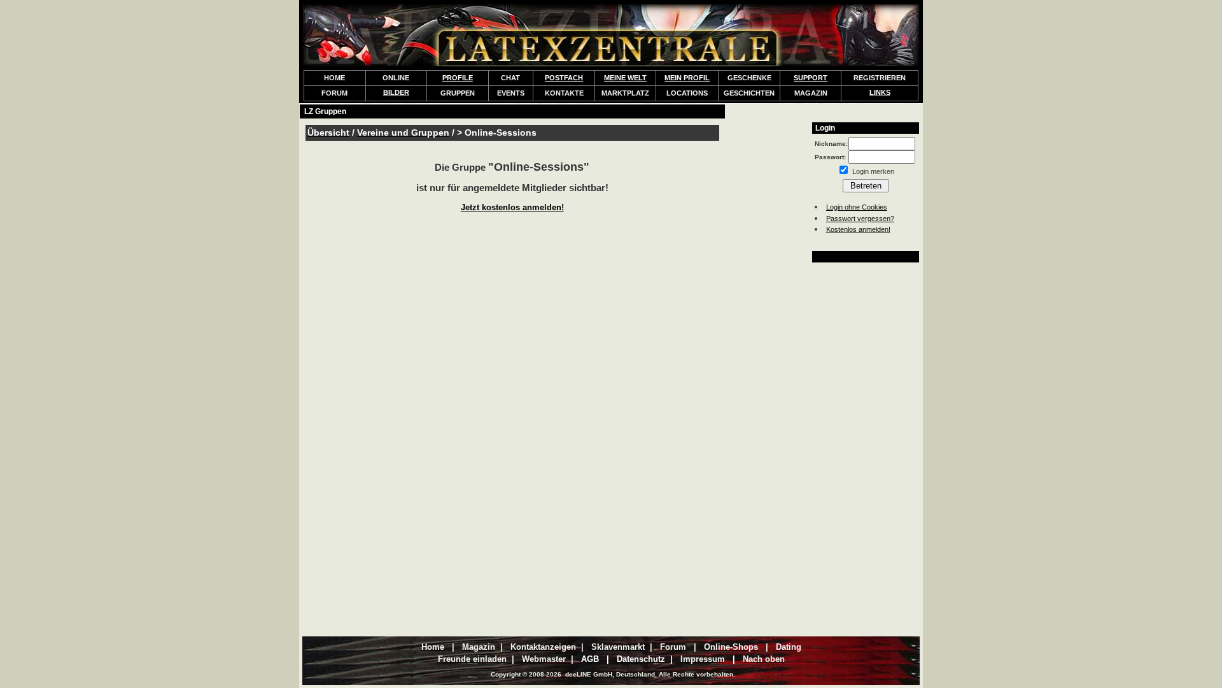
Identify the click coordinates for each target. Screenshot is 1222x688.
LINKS (879, 92)
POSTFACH (564, 78)
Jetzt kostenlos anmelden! (512, 207)
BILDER (396, 92)
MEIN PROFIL (687, 78)
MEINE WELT (625, 78)
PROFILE (457, 78)
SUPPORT (810, 78)
